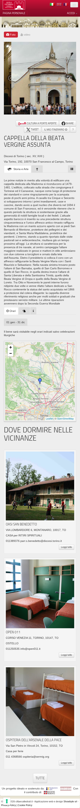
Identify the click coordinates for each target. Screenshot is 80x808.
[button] (40, 381)
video (26, 34)
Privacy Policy (8, 805)
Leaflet (49, 418)
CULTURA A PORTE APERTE (41, 123)
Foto (12, 34)
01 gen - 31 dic (15, 322)
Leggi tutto (66, 547)
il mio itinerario (54, 129)
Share (69, 123)
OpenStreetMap (65, 418)
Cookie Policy (25, 805)
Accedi (71, 13)
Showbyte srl (70, 801)
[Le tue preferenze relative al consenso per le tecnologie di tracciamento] (6, 801)
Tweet (34, 129)
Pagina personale (14, 13)
